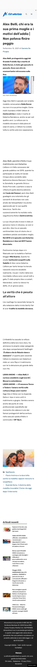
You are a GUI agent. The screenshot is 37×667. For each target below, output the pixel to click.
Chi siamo (8, 661)
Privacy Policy (26, 661)
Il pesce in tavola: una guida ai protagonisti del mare (19, 529)
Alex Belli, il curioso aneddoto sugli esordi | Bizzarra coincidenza (16, 377)
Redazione (16, 661)
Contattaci (18, 648)
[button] (26, 14)
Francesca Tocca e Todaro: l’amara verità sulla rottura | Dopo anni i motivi (18, 387)
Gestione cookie (32, 665)
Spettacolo (10, 472)
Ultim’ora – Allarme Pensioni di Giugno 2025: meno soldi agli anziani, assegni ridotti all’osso (20, 609)
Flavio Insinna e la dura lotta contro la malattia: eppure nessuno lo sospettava (18, 478)
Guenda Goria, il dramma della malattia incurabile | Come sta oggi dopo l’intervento (17, 488)
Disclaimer (18, 664)
